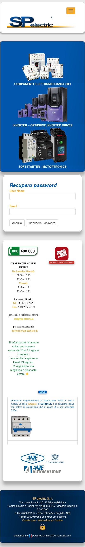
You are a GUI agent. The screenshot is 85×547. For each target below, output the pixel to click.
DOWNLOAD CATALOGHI (61, 263)
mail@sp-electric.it (23, 318)
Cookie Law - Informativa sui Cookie (42, 520)
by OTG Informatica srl (58, 535)
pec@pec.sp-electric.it (54, 516)
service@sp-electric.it (25, 330)
